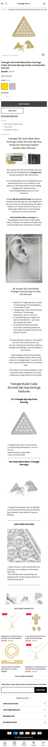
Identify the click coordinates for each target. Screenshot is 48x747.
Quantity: (5, 93)
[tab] (24, 703)
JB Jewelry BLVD (27, 737)
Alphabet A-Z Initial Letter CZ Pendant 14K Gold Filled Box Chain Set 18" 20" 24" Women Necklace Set (12, 637)
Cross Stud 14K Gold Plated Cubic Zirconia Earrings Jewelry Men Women (35, 637)
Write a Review (6, 76)
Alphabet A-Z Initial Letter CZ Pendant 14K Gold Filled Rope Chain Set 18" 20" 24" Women (36, 668)
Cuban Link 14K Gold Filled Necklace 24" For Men (10, 668)
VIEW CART (12, 111)
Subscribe (40, 690)
